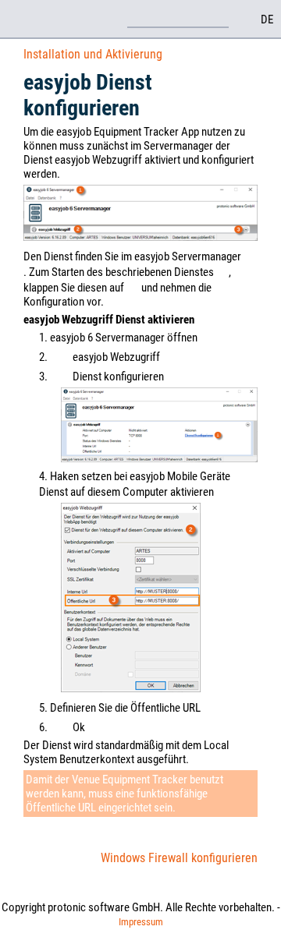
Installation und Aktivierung (92, 54)
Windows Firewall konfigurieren (179, 857)
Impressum (141, 922)
